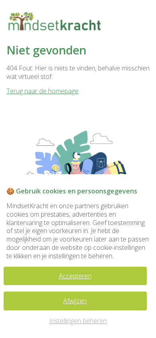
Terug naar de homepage (42, 91)
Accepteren (75, 276)
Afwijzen (75, 300)
